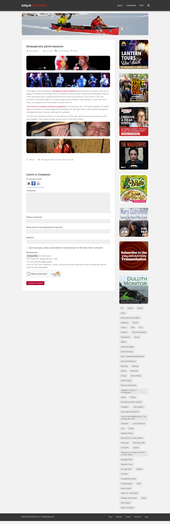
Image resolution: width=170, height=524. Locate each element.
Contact (128, 517)
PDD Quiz (124, 443)
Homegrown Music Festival (64, 91)
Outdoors (124, 322)
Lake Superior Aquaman (130, 412)
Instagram (125, 407)
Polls (132, 327)
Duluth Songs (126, 380)
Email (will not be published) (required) (44, 227)
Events (130, 308)
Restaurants (125, 337)
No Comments (63, 51)
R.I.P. (141, 327)
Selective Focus (127, 464)
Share (75, 51)
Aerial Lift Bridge (127, 347)
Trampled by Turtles (128, 479)
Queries (136, 447)
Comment (31, 190)
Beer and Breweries (128, 361)
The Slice (124, 474)
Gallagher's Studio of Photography (128, 391)
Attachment (32, 252)
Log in (147, 517)
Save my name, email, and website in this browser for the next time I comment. (66, 247)
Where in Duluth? (127, 508)
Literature (124, 423)
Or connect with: (34, 179)
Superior (139, 469)
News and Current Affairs (130, 318)
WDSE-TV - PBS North (129, 493)
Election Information (128, 385)
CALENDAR (131, 5)
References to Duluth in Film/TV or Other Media (133, 453)
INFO (141, 5)
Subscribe (137, 517)
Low (122, 428)
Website (30, 237)
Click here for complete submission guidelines (46, 106)
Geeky (123, 397)
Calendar (119, 517)
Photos (31, 160)
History (140, 308)
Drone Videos (136, 376)
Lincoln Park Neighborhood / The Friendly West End (133, 417)
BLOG (120, 5)
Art (122, 308)
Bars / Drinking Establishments (132, 356)
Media (131, 428)
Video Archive (126, 488)
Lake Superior (138, 407)
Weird (143, 498)
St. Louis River (126, 469)
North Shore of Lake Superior (132, 438)
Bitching (135, 366)
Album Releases (127, 352)
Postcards (124, 447)
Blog (110, 517)
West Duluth (125, 503)
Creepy (123, 376)
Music (123, 313)
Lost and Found (139, 423)
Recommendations (139, 332)
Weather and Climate (129, 498)
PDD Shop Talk (67, 160)
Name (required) (34, 217)
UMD (139, 483)
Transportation (126, 483)
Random (124, 332)
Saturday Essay (126, 459)
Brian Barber (34, 51)
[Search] (147, 5)
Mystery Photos (127, 433)
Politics (123, 327)
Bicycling (124, 366)
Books (123, 371)
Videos (123, 342)
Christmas (134, 371)
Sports (137, 337)
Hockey (133, 397)
